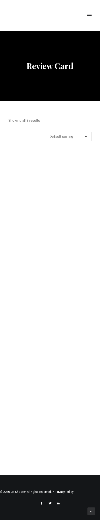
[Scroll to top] (91, 511)
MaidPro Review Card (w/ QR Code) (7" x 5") (50, 344)
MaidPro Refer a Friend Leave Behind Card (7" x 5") (50, 238)
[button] (89, 15)
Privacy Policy (64, 491)
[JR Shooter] (21, 15)
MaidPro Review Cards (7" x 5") (50, 449)
